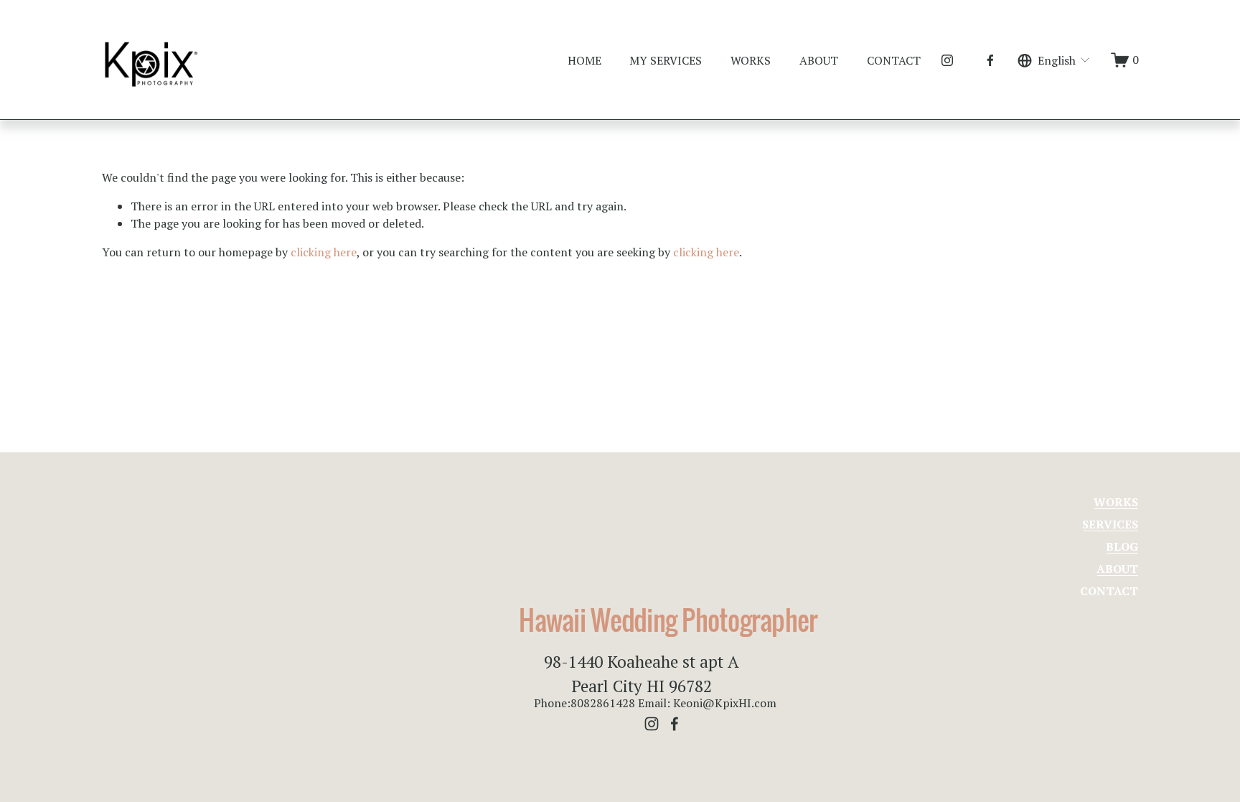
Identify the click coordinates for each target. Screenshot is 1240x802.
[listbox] (1054, 60)
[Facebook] (990, 60)
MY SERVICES (665, 60)
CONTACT (894, 60)
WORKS (751, 60)
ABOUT (818, 60)
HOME (584, 60)
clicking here (324, 252)
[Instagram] (947, 60)
